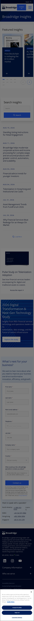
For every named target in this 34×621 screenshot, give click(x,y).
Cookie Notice (10, 602)
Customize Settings (17, 617)
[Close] (31, 592)
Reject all (17, 612)
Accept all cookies (17, 607)
